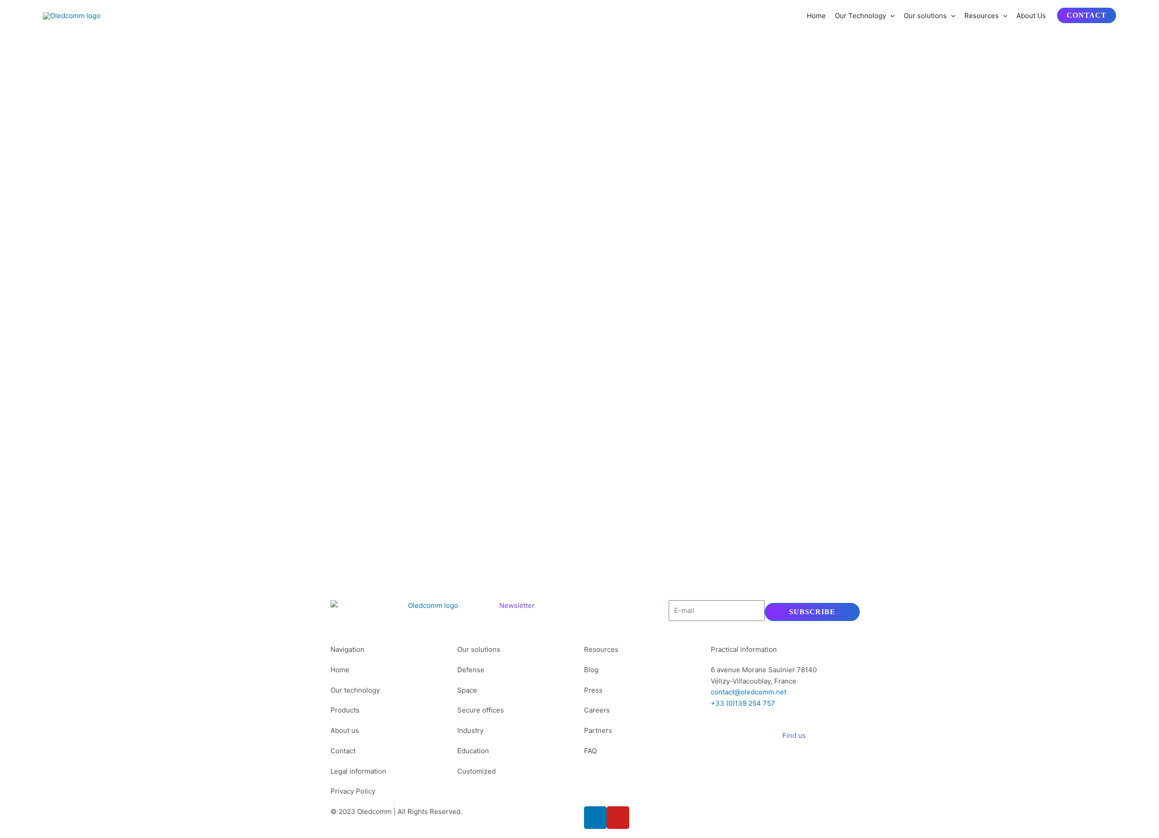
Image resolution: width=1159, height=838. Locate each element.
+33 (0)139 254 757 (743, 703)
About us (344, 730)
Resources (981, 15)
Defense (470, 669)
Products (344, 710)
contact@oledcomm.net (748, 692)
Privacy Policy (352, 791)
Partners (598, 730)
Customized (476, 771)
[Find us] (817, 741)
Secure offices (480, 710)
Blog (591, 669)
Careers (597, 710)
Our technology (355, 690)
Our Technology (860, 15)
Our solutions (925, 15)
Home (816, 15)
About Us (1031, 15)
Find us (794, 735)
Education (473, 750)
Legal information (358, 771)
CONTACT (1086, 15)
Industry (470, 730)
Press (593, 690)
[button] (890, 16)
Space (467, 690)
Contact (342, 750)
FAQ (590, 750)
